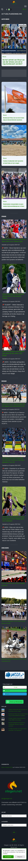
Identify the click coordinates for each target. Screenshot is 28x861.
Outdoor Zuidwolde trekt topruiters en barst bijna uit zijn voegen (13, 162)
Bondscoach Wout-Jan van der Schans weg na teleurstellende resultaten (13, 119)
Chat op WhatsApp (16, 702)
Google (15, 687)
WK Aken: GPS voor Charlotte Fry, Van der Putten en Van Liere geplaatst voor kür (13, 460)
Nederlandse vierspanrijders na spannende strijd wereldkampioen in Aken (13, 205)
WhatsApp (7, 690)
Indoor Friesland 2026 (6, 767)
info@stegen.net (6, 798)
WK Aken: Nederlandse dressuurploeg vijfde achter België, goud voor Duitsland (13, 519)
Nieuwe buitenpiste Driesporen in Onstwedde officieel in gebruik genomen (17, 724)
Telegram (7, 694)
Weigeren (19, 856)
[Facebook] (23, 9)
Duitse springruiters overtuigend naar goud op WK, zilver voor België (13, 353)
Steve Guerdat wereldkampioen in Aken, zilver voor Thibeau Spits (13, 240)
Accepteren (8, 856)
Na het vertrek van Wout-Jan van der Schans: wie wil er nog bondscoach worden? (14, 62)
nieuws (4, 56)
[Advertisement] (14, 73)
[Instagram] (25, 9)
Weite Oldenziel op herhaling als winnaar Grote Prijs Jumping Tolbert (13, 296)
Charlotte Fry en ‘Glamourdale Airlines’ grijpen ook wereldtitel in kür (14, 405)
